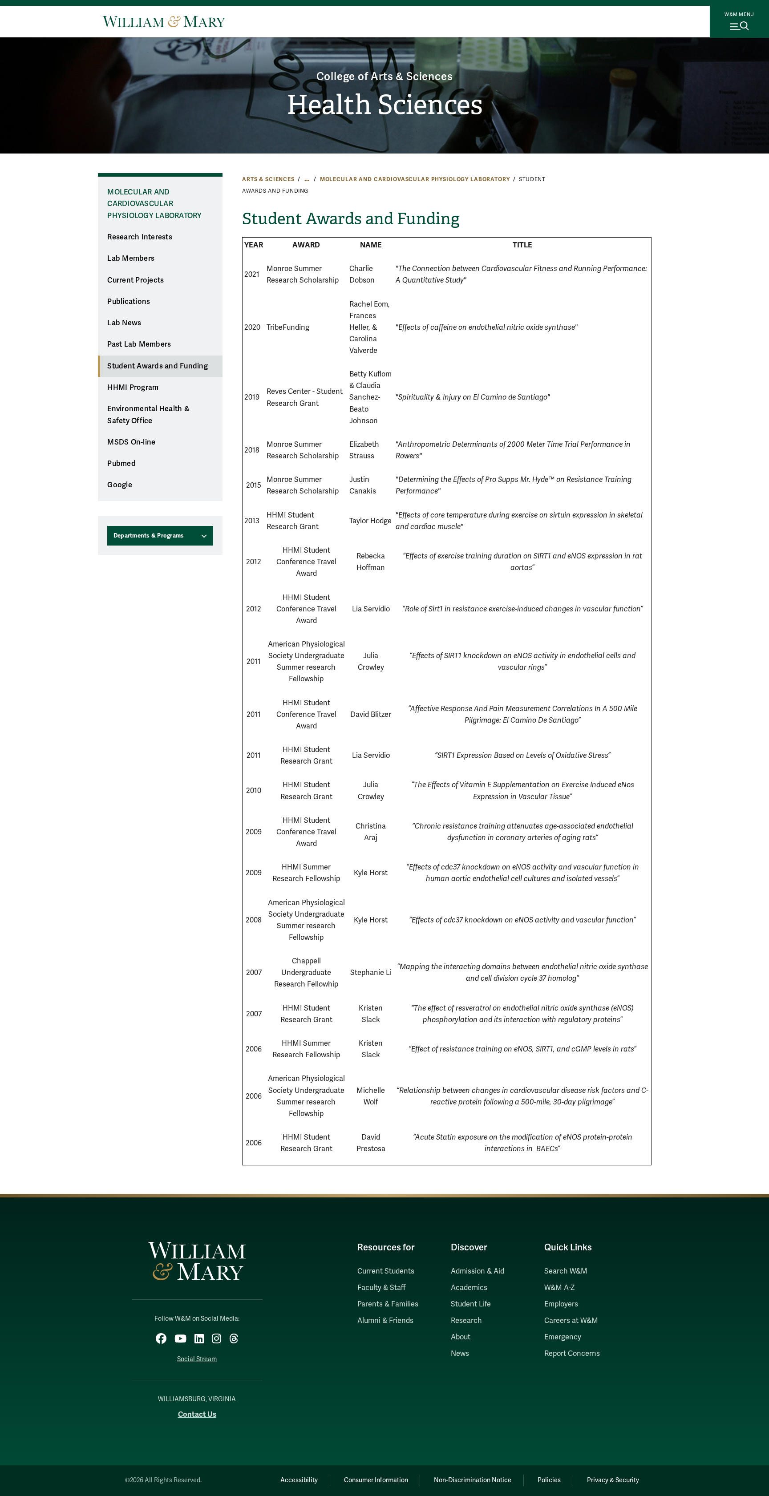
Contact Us (197, 1414)
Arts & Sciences (268, 179)
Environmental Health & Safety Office (148, 414)
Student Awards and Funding (157, 366)
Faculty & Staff (381, 1287)
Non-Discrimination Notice (472, 1480)
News (460, 1353)
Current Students (385, 1271)
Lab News (124, 323)
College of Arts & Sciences (384, 76)
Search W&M (565, 1271)
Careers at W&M (571, 1320)
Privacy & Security (613, 1480)
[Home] (164, 21)
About (460, 1337)
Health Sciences (385, 105)
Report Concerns (572, 1353)
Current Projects (135, 280)
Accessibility (299, 1480)
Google (119, 485)
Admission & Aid (477, 1271)
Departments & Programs (148, 535)
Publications (128, 301)
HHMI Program (132, 387)
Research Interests (139, 237)
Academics (469, 1287)
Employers (561, 1304)
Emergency (562, 1337)
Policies (549, 1480)
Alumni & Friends (385, 1320)
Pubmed (121, 463)
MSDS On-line (131, 442)
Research (466, 1320)
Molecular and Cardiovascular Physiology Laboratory (415, 179)
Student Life (471, 1304)
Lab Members (130, 258)
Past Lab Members (139, 344)
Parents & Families (387, 1304)
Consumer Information (376, 1480)
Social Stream (197, 1359)
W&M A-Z (559, 1287)
